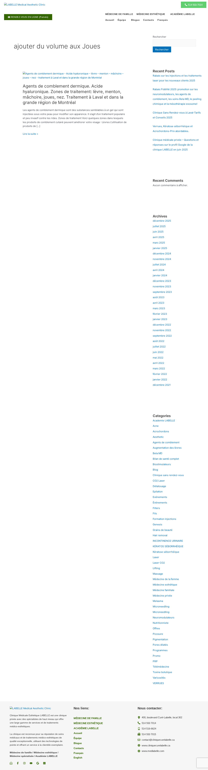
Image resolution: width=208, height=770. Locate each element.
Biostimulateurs (162, 464)
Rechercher (159, 36)
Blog (155, 469)
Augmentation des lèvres (167, 447)
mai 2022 (158, 357)
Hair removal (160, 535)
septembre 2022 (162, 335)
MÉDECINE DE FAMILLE (119, 14)
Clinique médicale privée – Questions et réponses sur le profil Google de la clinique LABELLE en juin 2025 (176, 144)
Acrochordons (161, 431)
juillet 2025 (159, 226)
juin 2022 (158, 352)
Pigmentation (160, 639)
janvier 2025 (160, 248)
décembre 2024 (162, 253)
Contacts (148, 20)
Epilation (158, 491)
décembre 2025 (162, 220)
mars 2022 (159, 368)
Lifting (156, 568)
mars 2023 (159, 308)
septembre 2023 (162, 291)
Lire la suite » (30, 134)
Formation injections (164, 518)
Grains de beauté (162, 529)
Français (162, 20)
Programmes (160, 650)
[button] (152, 14)
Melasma (158, 601)
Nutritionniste (161, 622)
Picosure (158, 633)
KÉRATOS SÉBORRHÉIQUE (168, 546)
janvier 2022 (160, 379)
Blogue (135, 20)
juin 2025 (158, 231)
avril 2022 (158, 362)
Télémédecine (161, 666)
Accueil (109, 20)
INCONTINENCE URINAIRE (168, 540)
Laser (156, 557)
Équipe (122, 20)
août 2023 (158, 297)
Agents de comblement (166, 442)
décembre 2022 (162, 324)
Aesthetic (158, 436)
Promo (156, 655)
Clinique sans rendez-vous (168, 475)
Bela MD (157, 453)
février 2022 (160, 374)
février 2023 (160, 313)
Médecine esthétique (165, 584)
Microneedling (161, 606)
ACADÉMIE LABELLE (182, 14)
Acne (156, 425)
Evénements (160, 497)
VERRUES (158, 683)
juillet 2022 (159, 346)
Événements (160, 502)
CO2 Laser (159, 480)
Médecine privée (162, 595)
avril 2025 (158, 237)
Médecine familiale (163, 590)
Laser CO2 (159, 562)
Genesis (157, 524)
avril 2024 (158, 270)
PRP (155, 661)
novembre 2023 (162, 286)
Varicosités (159, 677)
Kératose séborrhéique (166, 551)
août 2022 (158, 341)
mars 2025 (159, 242)
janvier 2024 (160, 275)
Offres (156, 628)
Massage (158, 573)
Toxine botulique (162, 672)
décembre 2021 (162, 384)
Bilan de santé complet (166, 458)
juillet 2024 (159, 264)
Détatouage (159, 486)
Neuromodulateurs (163, 617)
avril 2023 (158, 302)
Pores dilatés (160, 644)
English (78, 757)
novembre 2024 (162, 259)
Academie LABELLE (164, 420)
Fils (155, 513)
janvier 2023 (160, 319)
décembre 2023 (162, 280)
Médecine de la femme (166, 579)
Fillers (156, 508)
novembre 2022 (162, 330)
